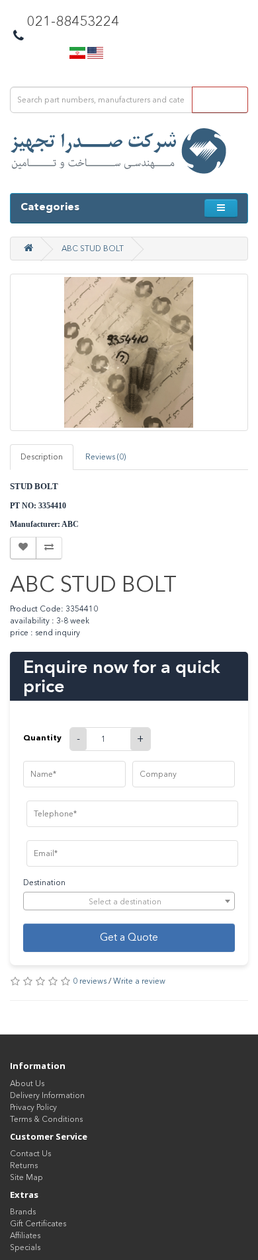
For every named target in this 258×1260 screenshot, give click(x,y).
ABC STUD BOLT (93, 248)
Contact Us (30, 1153)
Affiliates (25, 1235)
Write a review (139, 981)
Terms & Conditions (46, 1119)
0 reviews (90, 981)
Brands (23, 1211)
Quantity (42, 737)
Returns (24, 1165)
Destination (44, 882)
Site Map (26, 1177)
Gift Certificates (38, 1223)
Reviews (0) (105, 456)
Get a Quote (129, 937)
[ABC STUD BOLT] (129, 352)
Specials (25, 1247)
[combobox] (129, 901)
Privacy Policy (33, 1107)
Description (42, 456)
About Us (27, 1083)
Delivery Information (47, 1095)
